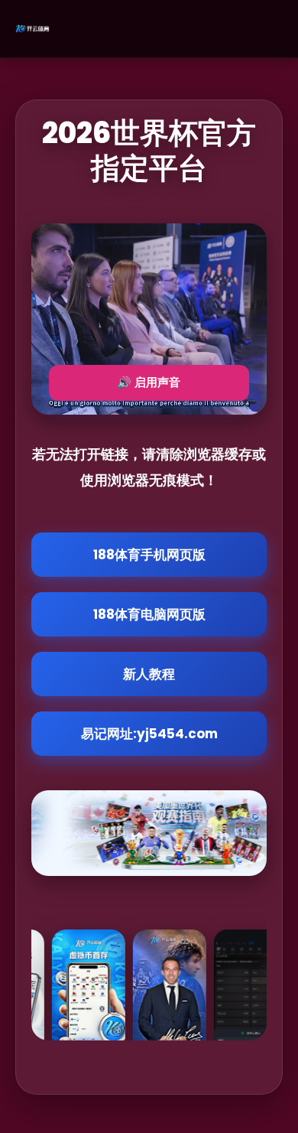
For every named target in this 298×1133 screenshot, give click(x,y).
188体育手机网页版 (149, 554)
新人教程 (149, 674)
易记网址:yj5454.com (149, 733)
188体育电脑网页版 (149, 614)
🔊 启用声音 (148, 382)
